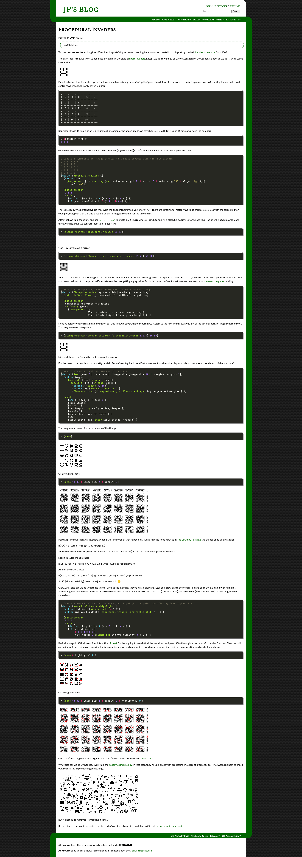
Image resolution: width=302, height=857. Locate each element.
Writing (220, 19)
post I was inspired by (120, 764)
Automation (208, 19)
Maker (196, 19)
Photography (169, 19)
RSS (239, 19)
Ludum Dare (146, 758)
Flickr (223, 6)
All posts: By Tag (199, 836)
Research (231, 19)
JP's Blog (81, 9)
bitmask (113, 643)
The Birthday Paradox (189, 539)
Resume (235, 6)
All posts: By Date (180, 836)
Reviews (156, 19)
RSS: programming (230, 836)
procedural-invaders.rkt (169, 825)
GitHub (211, 6)
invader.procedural (205, 52)
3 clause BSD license (141, 850)
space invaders (137, 58)
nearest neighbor (215, 281)
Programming (184, 19)
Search (236, 11)
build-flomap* (107, 220)
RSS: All (214, 836)
